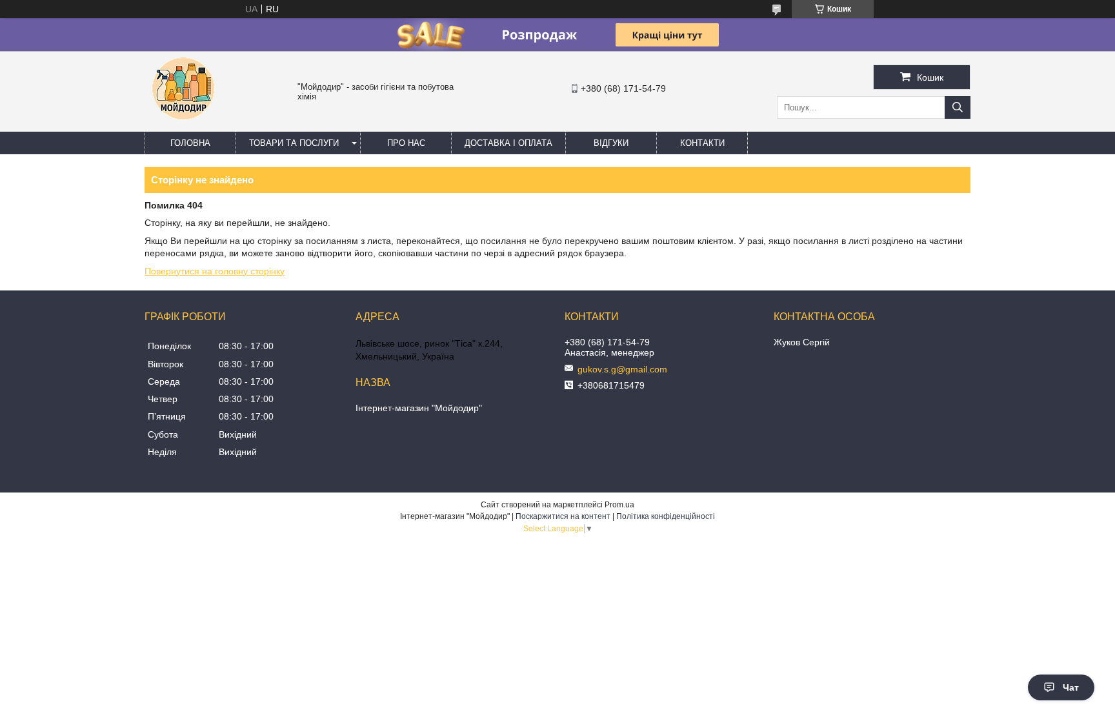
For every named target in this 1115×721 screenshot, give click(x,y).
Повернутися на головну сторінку (215, 271)
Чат (1071, 687)
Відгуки (611, 143)
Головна (190, 143)
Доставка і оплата (508, 143)
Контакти (702, 143)
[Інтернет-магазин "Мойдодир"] (183, 126)
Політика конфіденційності (665, 516)
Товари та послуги (294, 143)
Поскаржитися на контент (563, 516)
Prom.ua (619, 504)
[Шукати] (957, 107)
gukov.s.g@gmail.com (622, 369)
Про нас (406, 143)
